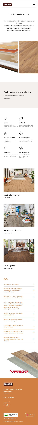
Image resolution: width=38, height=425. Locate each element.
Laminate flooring (11, 195)
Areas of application (13, 230)
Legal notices (8, 391)
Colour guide (9, 266)
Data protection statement (13, 389)
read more (6, 98)
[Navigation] (34, 4)
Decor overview (9, 397)
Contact (6, 393)
